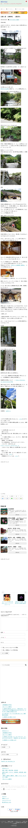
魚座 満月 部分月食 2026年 (10, 770)
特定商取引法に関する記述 (21, 822)
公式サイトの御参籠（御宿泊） (18, 265)
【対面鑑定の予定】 (7, 704)
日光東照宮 (11, 509)
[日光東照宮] (4, 511)
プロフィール (18, 821)
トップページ (3, 821)
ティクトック (10, 787)
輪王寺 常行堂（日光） (14, 528)
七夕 (4, 787)
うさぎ (6, 787)
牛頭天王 (8, 789)
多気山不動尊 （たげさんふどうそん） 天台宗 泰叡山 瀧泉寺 (17, 518)
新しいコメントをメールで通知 (10, 647)
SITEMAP (15, 823)
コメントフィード (6, 800)
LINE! (12, 496)
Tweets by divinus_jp (8, 761)
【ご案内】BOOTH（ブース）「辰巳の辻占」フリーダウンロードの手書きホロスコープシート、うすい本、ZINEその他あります (14, 710)
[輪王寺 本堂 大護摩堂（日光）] (4, 540)
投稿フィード (5, 798)
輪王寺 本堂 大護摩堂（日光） (16, 537)
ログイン (4, 796)
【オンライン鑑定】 (7, 706)
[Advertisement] (14, 477)
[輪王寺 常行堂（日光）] (4, 531)
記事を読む (17, 514)
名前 (3, 632)
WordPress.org (6, 802)
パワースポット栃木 (14, 19)
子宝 (6, 789)
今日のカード (5, 730)
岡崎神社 (14, 789)
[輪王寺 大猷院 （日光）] (4, 549)
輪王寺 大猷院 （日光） (15, 546)
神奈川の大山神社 (5, 88)
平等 (11, 789)
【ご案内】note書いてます (9, 717)
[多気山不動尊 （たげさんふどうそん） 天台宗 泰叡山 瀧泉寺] (4, 520)
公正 (2, 789)
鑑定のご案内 (10, 821)
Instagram (18, 787)
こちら (20, 419)
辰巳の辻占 (4, 2)
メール (3, 637)
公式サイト (8, 411)
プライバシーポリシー (9, 822)
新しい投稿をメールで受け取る (10, 650)
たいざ (15, 787)
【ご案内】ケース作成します (9, 740)
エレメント (23, 787)
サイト (2, 642)
